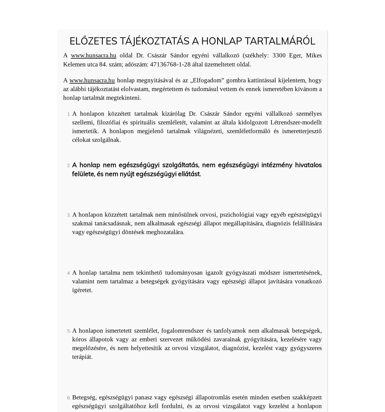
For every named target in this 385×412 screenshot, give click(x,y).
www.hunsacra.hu (93, 55)
